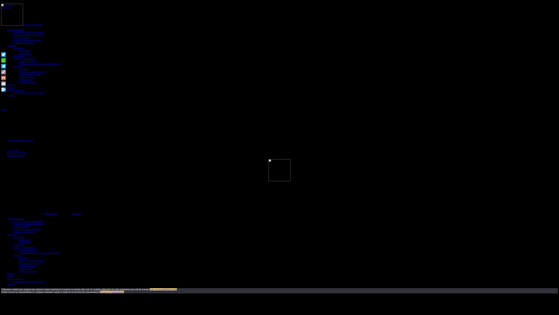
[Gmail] (3, 78)
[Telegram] (3, 66)
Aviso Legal (12, 150)
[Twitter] (3, 54)
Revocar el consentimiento (112, 292)
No (167, 289)
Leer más (172, 289)
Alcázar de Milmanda (33, 25)
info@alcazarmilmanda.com (20, 140)
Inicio (3, 109)
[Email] (3, 84)
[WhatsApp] (3, 60)
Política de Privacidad (17, 153)
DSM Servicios (51, 214)
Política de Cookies (16, 155)
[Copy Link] (3, 72)
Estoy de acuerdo (158, 289)
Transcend (76, 214)
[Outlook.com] (3, 89)
